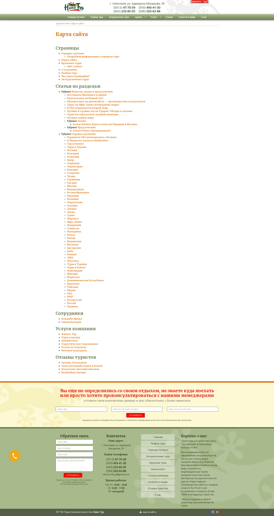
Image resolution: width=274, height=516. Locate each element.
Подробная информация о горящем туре (93, 56)
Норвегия (73, 277)
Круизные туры (71, 63)
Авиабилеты (69, 340)
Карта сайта (69, 59)
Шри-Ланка (74, 221)
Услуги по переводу (73, 347)
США (70, 257)
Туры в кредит (70, 337)
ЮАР (70, 296)
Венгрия (72, 169)
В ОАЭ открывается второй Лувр (87, 107)
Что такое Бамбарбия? (75, 76)
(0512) (124, 7)
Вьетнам (72, 244)
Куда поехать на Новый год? (85, 98)
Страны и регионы (84, 133)
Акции (81, 121)
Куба (70, 251)
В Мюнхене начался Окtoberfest (87, 140)
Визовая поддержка (74, 350)
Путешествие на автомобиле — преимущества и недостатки (106, 101)
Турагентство (62, 23)
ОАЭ (69, 293)
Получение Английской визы (80, 369)
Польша (72, 150)
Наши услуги (158, 469)
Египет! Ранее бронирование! (91, 130)
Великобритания (78, 192)
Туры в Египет (76, 267)
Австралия (74, 247)
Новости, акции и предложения (92, 91)
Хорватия (73, 163)
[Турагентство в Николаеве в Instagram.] (217, 512)
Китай (71, 238)
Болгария (73, 153)
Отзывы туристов (158, 488)
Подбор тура (96, 17)
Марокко (73, 218)
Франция (73, 195)
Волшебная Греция (73, 372)
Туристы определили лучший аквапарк (92, 114)
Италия (71, 186)
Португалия (74, 202)
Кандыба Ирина (71, 318)
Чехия (71, 176)
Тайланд (72, 286)
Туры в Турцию (77, 264)
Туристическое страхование (79, 343)
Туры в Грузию (76, 147)
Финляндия (74, 270)
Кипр (70, 160)
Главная (157, 437)
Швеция (72, 273)
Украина (72, 306)
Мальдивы (74, 231)
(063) (124, 11)
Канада (71, 254)
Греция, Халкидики (74, 362)
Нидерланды (75, 189)
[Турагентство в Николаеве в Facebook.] (212, 512)
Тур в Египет (75, 143)
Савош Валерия (71, 322)
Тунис (71, 215)
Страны (169, 17)
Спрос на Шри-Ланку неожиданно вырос (93, 104)
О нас (203, 17)
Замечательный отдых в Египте (82, 365)
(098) (149, 11)
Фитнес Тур (68, 334)
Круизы (138, 17)
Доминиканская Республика (85, 280)
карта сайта (149, 512)
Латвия (71, 208)
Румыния (73, 156)
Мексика (73, 260)
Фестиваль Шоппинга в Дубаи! (86, 94)
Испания (72, 199)
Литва (71, 212)
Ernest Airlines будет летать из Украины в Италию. (105, 124)
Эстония (72, 205)
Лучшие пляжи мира (80, 117)
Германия (73, 179)
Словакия (73, 173)
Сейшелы (73, 228)
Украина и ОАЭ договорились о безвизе (92, 137)
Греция (71, 182)
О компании (69, 69)
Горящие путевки (76, 17)
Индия (71, 290)
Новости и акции (187, 17)
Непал (71, 234)
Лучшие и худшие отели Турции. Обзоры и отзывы (99, 111)
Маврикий (74, 225)
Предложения (86, 127)
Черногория (74, 166)
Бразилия (73, 283)
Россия (71, 303)
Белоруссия (74, 299)
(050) (149, 7)
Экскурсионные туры (119, 17)
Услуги (154, 17)
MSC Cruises (74, 66)
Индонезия (74, 241)
